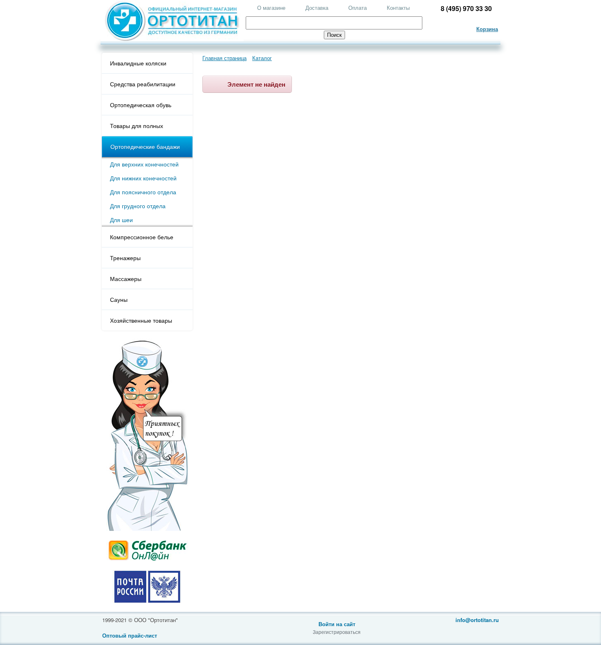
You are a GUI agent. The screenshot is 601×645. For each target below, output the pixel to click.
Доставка (316, 7)
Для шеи (121, 220)
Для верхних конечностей (144, 164)
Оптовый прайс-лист (129, 635)
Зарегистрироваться (337, 631)
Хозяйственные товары (141, 320)
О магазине (271, 7)
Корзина (487, 29)
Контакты (398, 7)
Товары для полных (136, 125)
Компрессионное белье (141, 237)
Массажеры (125, 278)
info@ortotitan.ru (477, 620)
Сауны (119, 299)
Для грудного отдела (138, 206)
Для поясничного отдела (143, 192)
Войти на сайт (336, 624)
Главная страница (224, 58)
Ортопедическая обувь (140, 105)
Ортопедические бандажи (145, 146)
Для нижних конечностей (143, 178)
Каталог (262, 58)
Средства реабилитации (142, 84)
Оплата (357, 7)
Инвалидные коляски (138, 63)
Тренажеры (125, 258)
